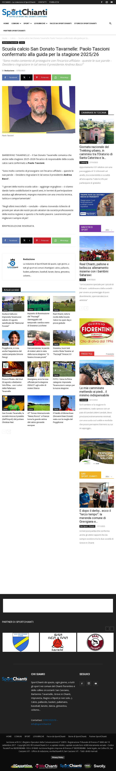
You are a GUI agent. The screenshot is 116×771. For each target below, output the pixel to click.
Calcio (13, 38)
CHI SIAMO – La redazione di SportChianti (18, 2)
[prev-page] (4, 432)
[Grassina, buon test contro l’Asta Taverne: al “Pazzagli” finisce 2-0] (64, 337)
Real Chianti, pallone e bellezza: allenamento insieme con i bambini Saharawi (94, 269)
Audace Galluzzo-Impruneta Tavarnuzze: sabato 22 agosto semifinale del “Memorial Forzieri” (13, 320)
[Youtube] (111, 2)
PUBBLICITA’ (54, 2)
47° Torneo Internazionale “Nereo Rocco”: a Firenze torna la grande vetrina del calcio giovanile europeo (38, 419)
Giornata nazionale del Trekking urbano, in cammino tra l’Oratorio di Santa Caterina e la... (96, 152)
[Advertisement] (38, 145)
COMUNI (15, 23)
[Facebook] (101, 2)
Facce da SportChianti (61, 23)
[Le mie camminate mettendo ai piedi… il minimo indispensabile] (96, 372)
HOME (6, 23)
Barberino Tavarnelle (10, 42)
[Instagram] (106, 2)
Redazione (9, 70)
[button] (110, 23)
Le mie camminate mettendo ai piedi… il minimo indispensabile (94, 391)
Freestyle (110, 354)
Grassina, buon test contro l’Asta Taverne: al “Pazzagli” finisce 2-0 (63, 351)
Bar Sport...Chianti (87, 526)
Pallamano (7, 375)
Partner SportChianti (14, 30)
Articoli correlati (11, 290)
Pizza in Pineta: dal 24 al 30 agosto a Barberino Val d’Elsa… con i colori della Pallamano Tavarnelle (12, 385)
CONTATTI (42, 2)
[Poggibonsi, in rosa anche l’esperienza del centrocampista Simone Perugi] (13, 337)
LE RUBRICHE (39, 23)
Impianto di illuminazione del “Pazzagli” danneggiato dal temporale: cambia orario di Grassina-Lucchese (38, 319)
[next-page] (9, 432)
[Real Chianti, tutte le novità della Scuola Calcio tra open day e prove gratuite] (64, 303)
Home (4, 38)
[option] (21, 644)
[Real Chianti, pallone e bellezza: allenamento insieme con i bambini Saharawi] (96, 248)
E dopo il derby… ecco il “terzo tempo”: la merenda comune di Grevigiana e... (95, 516)
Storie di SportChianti (85, 23)
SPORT (26, 23)
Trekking (83, 162)
